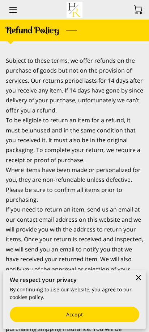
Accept (74, 314)
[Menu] (12, 10)
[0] (138, 9)
